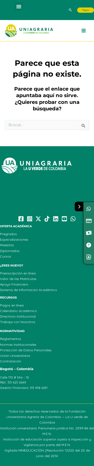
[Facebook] (21, 219)
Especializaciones (14, 239)
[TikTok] (47, 219)
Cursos (5, 256)
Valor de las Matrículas (18, 279)
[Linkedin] (56, 219)
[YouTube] (64, 219)
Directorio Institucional (18, 316)
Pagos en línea (12, 305)
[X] (38, 219)
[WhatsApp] (73, 219)
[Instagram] (30, 219)
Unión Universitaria (15, 355)
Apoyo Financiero (14, 284)
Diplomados (10, 251)
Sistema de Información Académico (28, 290)
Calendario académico (18, 311)
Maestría (7, 245)
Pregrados (8, 234)
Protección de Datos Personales (26, 350)
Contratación (10, 361)
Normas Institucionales (18, 344)
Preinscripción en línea (18, 273)
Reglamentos (10, 339)
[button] (19, 6)
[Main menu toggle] (83, 30)
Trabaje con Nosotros (17, 322)
